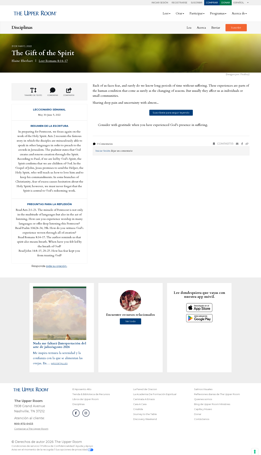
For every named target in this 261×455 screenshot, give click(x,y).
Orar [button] (179, 13)
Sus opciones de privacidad (71, 449)
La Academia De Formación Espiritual (154, 394)
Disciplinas (78, 404)
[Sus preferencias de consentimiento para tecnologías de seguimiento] (254, 451)
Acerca (201, 27)
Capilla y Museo (203, 409)
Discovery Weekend (145, 419)
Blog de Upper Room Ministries (212, 404)
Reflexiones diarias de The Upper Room (217, 394)
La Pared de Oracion (145, 389)
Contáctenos (201, 419)
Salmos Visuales (203, 389)
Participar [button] (196, 13)
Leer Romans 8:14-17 (53, 61)
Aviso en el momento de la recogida (32, 449)
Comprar (212, 2)
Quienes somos (203, 399)
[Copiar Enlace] (247, 144)
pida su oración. (56, 266)
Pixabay (244, 74)
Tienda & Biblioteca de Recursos (91, 394)
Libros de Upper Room (85, 399)
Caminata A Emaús (144, 399)
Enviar (215, 27)
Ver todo (130, 321)
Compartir (68, 95)
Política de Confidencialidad (57, 446)
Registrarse (179, 2)
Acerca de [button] (238, 13)
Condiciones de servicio (25, 446)
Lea (189, 27)
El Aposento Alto (81, 389)
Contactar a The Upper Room (31, 428)
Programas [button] (217, 13)
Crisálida (138, 409)
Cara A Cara (139, 404)
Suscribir (196, 2)
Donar (225, 2)
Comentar (52, 95)
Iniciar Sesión (160, 2)
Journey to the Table (145, 414)
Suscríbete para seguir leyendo (171, 112)
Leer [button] (166, 13)
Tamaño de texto (33, 95)
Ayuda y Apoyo (84, 446)
